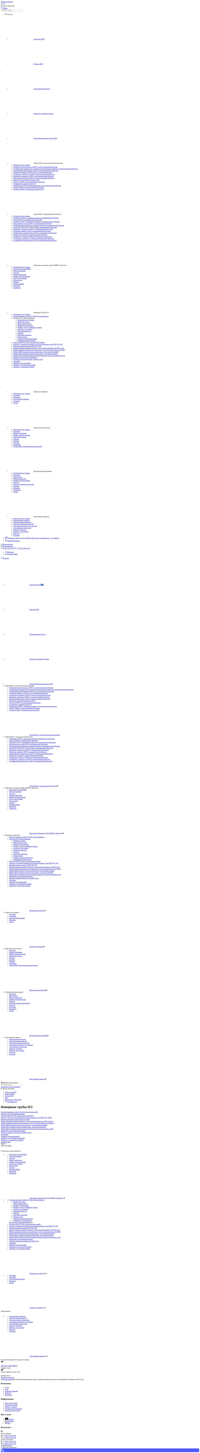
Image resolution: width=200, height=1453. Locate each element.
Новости (8, 1393)
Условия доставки (11, 1405)
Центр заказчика (8, 6)
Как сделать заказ (11, 1403)
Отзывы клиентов (11, 1391)
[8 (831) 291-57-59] (2, 4)
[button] (4, 8)
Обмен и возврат (11, 1407)
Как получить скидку (12, 1410)
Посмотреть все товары (21, 165)
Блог (6, 1389)
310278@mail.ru (6, 1445)
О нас (7, 1387)
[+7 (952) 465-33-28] (4, 4)
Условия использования (13, 1409)
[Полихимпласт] (7, 1379)
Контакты (8, 1395)
